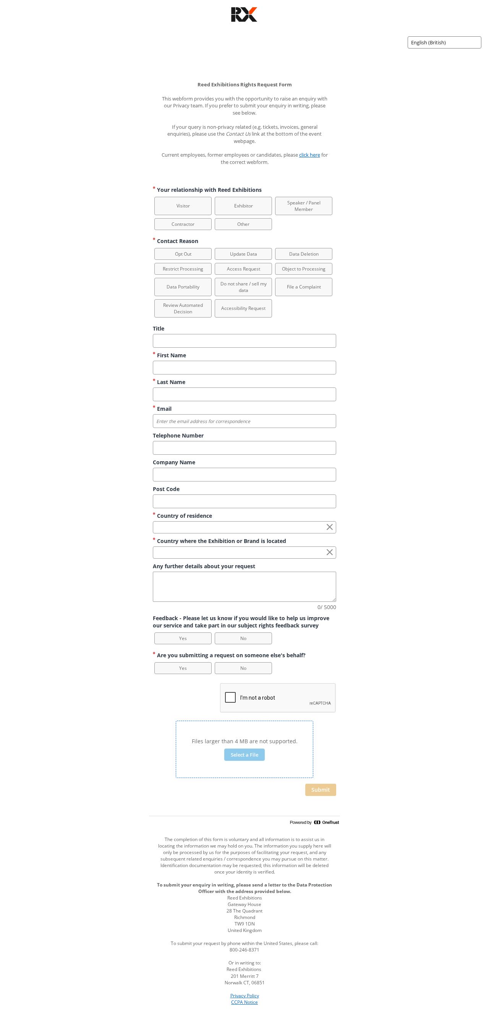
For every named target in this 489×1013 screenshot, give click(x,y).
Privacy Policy (244, 995)
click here (309, 154)
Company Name (174, 462)
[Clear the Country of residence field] (329, 527)
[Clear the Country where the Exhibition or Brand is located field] (329, 552)
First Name (170, 355)
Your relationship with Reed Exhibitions (208, 189)
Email (163, 408)
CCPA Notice (244, 1002)
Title (158, 328)
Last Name (170, 382)
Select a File (244, 754)
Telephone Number (178, 435)
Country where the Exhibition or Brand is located (220, 541)
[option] (183, 206)
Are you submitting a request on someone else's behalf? (230, 655)
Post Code (166, 489)
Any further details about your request (204, 566)
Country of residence (183, 515)
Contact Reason (176, 241)
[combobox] (444, 42)
